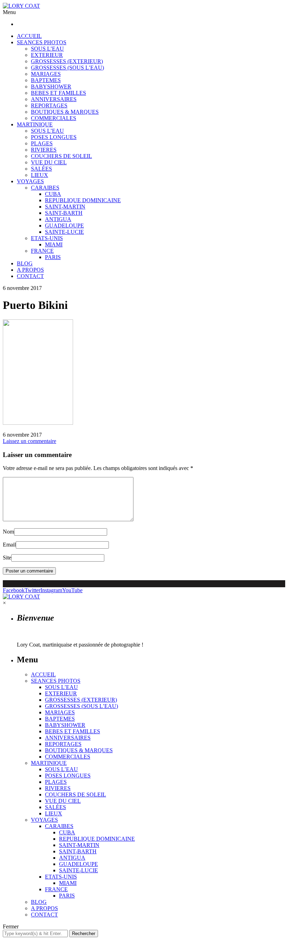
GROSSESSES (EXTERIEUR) (67, 61)
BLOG (25, 263)
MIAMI (54, 244)
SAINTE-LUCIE (64, 232)
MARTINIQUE (35, 124)
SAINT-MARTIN (65, 207)
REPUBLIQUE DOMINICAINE (83, 200)
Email (9, 545)
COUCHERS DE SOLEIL (61, 156)
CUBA (53, 194)
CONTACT (30, 276)
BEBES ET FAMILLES (58, 93)
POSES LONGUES (54, 137)
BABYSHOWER (51, 87)
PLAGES (42, 143)
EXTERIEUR (47, 55)
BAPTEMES (46, 80)
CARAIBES (45, 188)
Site (7, 558)
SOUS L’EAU (47, 49)
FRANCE (42, 251)
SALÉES (41, 169)
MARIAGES (46, 74)
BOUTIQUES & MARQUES (65, 112)
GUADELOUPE (64, 226)
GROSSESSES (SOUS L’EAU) (67, 68)
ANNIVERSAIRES (54, 99)
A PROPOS (30, 270)
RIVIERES (44, 150)
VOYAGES (30, 181)
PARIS (53, 257)
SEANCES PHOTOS (41, 42)
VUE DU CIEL (49, 162)
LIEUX (39, 175)
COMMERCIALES (53, 118)
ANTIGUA (58, 219)
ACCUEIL (29, 36)
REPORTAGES (49, 105)
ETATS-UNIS (47, 238)
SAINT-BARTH (64, 213)
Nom (8, 532)
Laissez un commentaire (29, 441)
